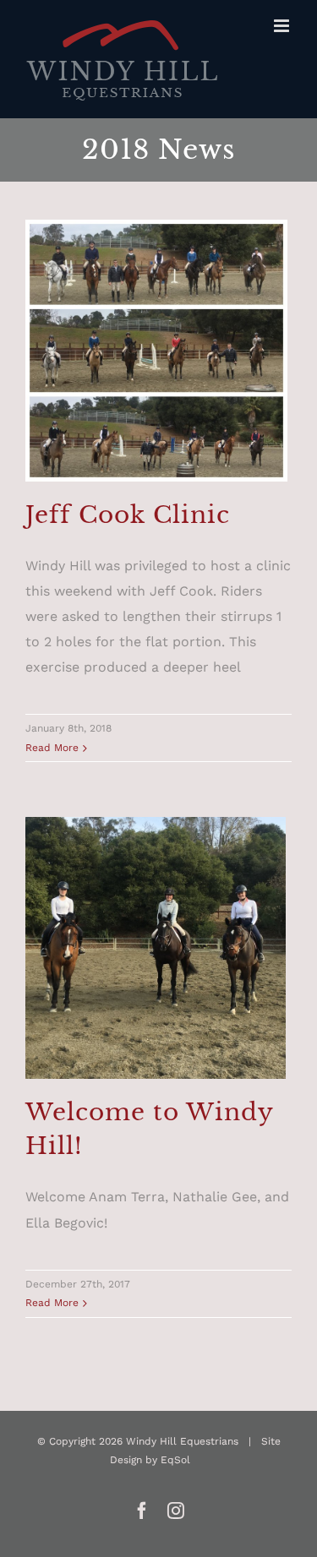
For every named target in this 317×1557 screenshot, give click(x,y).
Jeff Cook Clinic (127, 515)
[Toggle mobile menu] (283, 26)
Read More (52, 748)
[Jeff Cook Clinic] (156, 351)
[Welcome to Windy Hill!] (156, 948)
